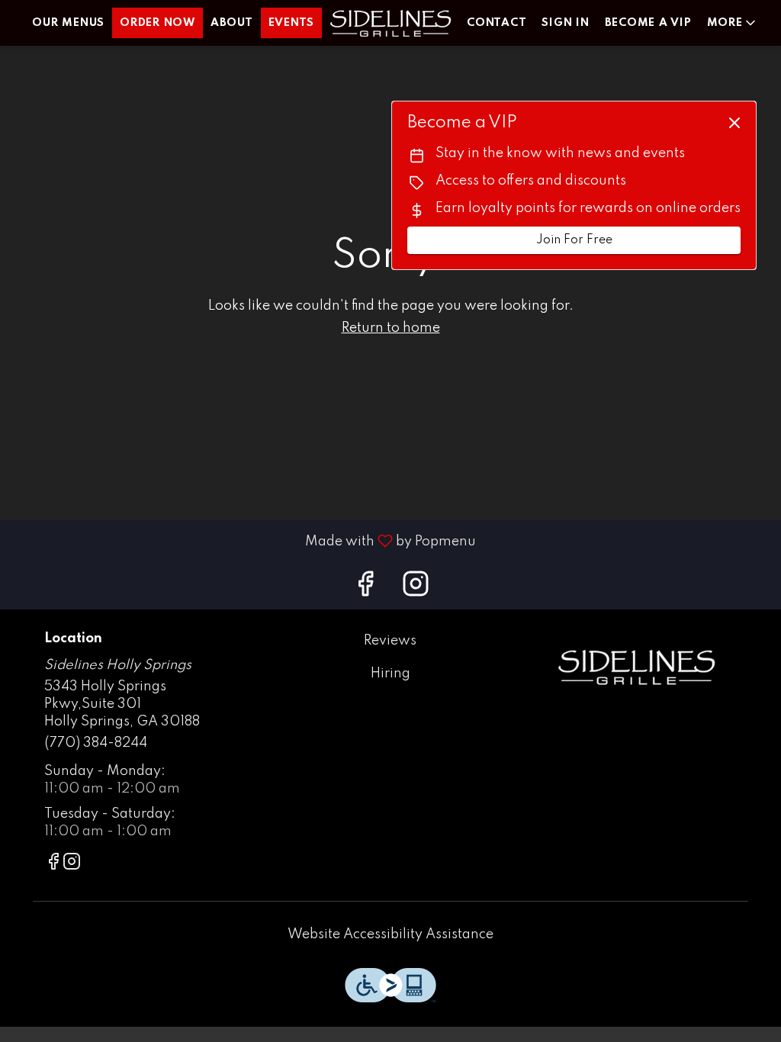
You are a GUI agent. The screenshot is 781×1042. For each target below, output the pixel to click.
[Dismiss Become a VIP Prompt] (734, 123)
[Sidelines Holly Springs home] (390, 23)
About (232, 23)
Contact (496, 23)
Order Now (157, 23)
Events (291, 23)
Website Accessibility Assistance (390, 934)
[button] (732, 23)
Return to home (391, 328)
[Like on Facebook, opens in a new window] (365, 589)
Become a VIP (648, 23)
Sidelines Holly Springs (636, 666)
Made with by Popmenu (243, 541)
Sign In (565, 23)
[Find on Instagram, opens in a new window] (415, 589)
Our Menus (68, 23)
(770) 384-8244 (95, 743)
